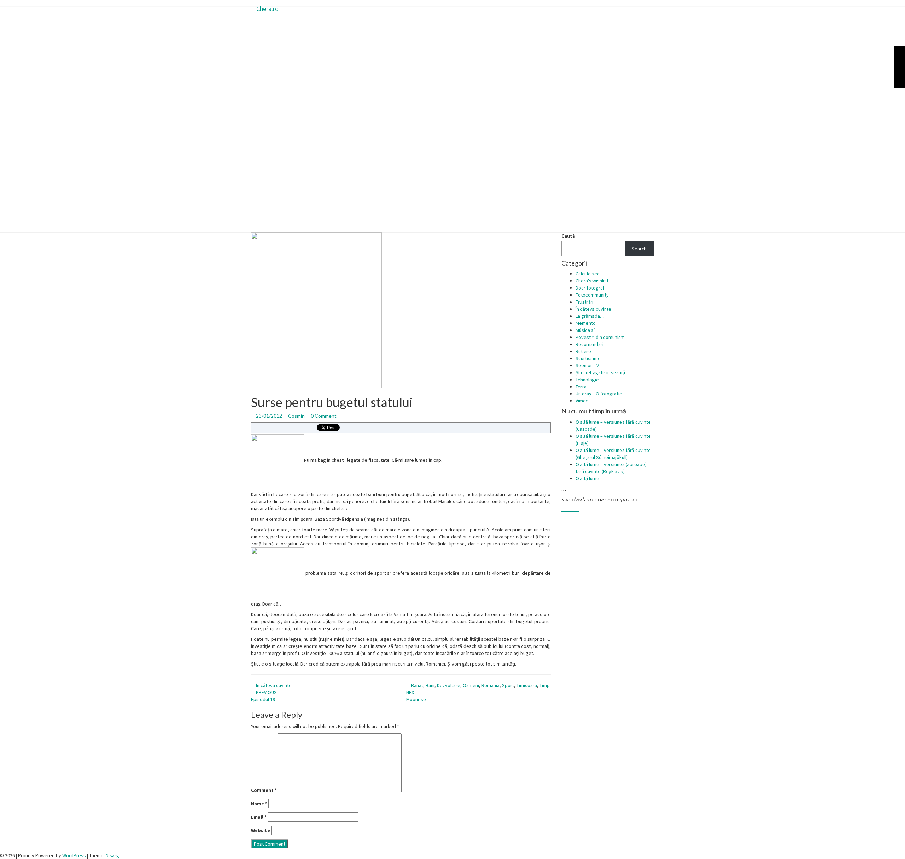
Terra (581, 386)
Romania (490, 685)
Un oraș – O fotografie (599, 393)
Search (639, 248)
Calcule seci (588, 273)
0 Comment (324, 416)
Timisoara (526, 685)
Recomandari (589, 344)
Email (259, 817)
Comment (264, 790)
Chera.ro (267, 9)
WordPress (74, 855)
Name (259, 803)
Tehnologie (587, 379)
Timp (544, 685)
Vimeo (582, 401)
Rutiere (583, 351)
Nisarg (112, 855)
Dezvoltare (448, 685)
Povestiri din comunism (600, 337)
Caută (568, 236)
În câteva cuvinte (274, 685)
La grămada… (590, 316)
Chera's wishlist (592, 281)
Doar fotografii (591, 288)
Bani (430, 685)
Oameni (471, 685)
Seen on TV (587, 365)
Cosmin (296, 416)
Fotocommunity (592, 295)
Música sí (585, 330)
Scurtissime (588, 358)
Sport (508, 685)
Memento (586, 323)
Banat (417, 685)
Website (260, 830)
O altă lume (587, 478)
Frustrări (585, 302)
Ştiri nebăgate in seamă (600, 372)
